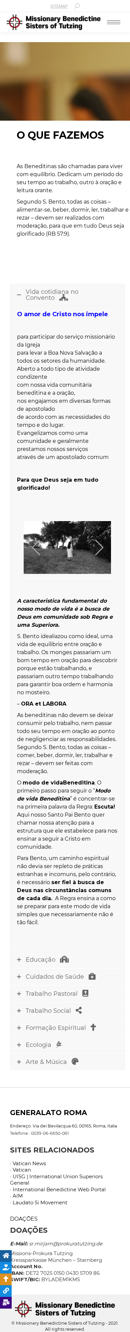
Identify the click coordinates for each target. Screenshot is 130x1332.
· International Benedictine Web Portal (58, 1189)
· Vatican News (28, 1163)
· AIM (16, 1196)
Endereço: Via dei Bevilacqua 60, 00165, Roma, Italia (63, 1125)
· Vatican (20, 1170)
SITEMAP (59, 6)
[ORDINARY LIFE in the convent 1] (67, 547)
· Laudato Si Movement (38, 1202)
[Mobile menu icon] (113, 22)
